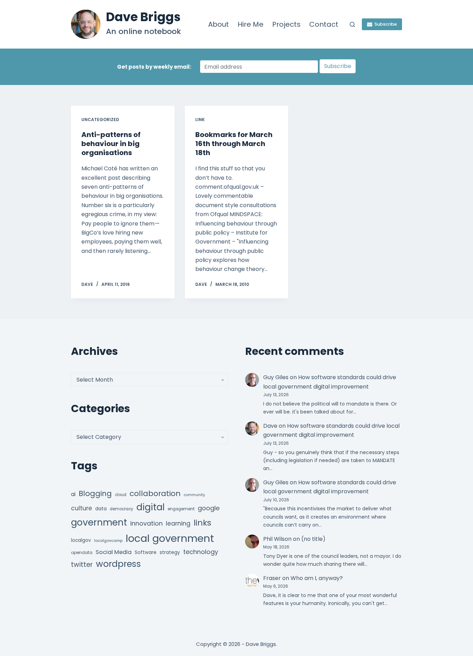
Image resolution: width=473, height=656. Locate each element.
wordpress (118, 564)
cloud (120, 494)
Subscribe (385, 24)
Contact (323, 24)
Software (146, 552)
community (194, 494)
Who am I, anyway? (317, 578)
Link (200, 119)
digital (150, 507)
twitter (82, 564)
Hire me (251, 24)
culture (81, 508)
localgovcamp (108, 540)
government (99, 522)
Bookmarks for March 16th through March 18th (234, 143)
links (202, 522)
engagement (181, 509)
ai (73, 494)
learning (178, 523)
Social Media (114, 552)
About (218, 24)
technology (200, 551)
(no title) (313, 539)
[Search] (352, 24)
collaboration (155, 493)
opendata (81, 552)
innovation (146, 523)
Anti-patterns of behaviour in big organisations (111, 143)
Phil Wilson (277, 539)
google (209, 508)
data (101, 508)
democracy (121, 509)
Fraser (272, 578)
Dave (270, 426)
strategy (170, 552)
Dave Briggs (143, 16)
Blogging (95, 493)
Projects (286, 24)
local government (170, 538)
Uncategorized (100, 119)
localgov (81, 540)
